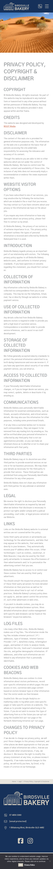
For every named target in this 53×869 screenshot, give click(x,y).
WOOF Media (9, 126)
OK (20, 865)
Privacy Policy (29, 865)
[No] (50, 861)
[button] (46, 6)
